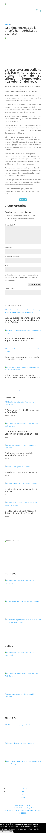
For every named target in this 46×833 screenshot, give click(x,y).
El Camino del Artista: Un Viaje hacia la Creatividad (22, 411)
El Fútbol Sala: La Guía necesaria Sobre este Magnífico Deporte (20, 511)
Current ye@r (10, 288)
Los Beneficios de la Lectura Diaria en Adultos (23, 608)
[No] (13, 832)
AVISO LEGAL (9, 810)
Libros (7, 416)
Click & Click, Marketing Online (24, 808)
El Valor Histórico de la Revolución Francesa (21, 490)
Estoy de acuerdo (6, 832)
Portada (7, 24)
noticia (23, 199)
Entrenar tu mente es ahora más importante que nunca (21, 339)
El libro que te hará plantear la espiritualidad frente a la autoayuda (22, 376)
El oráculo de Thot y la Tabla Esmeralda (18, 749)
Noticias (13, 416)
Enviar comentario (35, 284)
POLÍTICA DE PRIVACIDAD (24, 810)
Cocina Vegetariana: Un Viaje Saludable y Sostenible (19, 454)
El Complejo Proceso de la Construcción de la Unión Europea (21, 432)
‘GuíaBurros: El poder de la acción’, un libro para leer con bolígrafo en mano (22, 629)
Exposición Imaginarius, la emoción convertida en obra (22, 358)
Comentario (10, 225)
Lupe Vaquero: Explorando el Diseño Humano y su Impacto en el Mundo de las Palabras (22, 320)
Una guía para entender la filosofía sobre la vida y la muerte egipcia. (22, 770)
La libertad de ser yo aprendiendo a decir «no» (22, 731)
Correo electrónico (12, 257)
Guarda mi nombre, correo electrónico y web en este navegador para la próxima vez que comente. (21, 277)
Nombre (8, 248)
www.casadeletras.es (22, 805)
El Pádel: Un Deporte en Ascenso (21, 472)
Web (6, 266)
